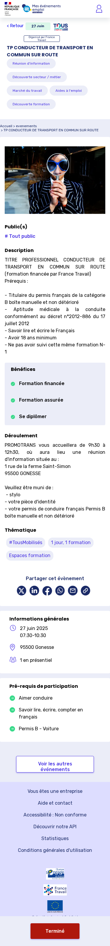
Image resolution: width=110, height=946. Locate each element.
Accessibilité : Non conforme (55, 815)
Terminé (55, 931)
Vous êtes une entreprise (55, 791)
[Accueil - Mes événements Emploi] (41, 9)
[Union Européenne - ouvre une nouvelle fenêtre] (55, 906)
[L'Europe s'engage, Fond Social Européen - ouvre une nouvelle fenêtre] (55, 874)
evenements (26, 126)
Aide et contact (55, 803)
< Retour (15, 25)
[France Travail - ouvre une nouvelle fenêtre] (55, 890)
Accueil (6, 126)
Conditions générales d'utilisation (55, 850)
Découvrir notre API (55, 826)
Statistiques (55, 838)
